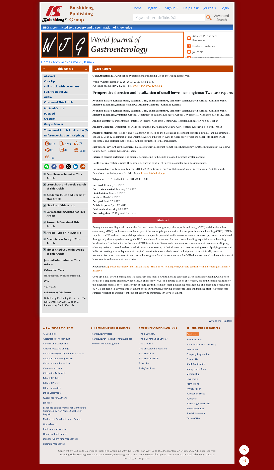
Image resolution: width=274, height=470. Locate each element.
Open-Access (49, 424)
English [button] (152, 8)
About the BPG (194, 339)
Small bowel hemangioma (165, 266)
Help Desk (191, 8)
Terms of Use (193, 418)
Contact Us (192, 359)
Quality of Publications (55, 433)
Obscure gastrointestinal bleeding (198, 266)
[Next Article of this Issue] (86, 69)
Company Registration (198, 354)
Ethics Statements (52, 392)
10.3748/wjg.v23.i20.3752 (147, 85)
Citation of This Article (58, 102)
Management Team (196, 369)
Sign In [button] (170, 8)
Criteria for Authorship (54, 373)
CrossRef (49, 119)
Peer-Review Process (101, 333)
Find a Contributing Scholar (153, 338)
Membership (193, 373)
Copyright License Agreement (58, 358)
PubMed (49, 113)
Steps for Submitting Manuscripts (60, 438)
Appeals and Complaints (55, 343)
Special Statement (196, 413)
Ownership (192, 378)
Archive (58, 62)
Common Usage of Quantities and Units (63, 353)
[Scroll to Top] (244, 450)
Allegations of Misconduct (56, 338)
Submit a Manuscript (54, 443)
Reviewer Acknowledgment (105, 343)
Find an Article (146, 353)
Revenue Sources (195, 408)
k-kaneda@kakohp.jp (153, 172)
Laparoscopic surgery (117, 266)
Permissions (193, 383)
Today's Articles (147, 368)
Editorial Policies (51, 378)
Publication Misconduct (55, 428)
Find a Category (147, 333)
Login (225, 8)
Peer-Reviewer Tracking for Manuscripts (111, 338)
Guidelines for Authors (55, 397)
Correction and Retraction (56, 363)
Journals (209, 8)
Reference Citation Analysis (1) (64, 135)
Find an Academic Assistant (153, 348)
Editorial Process (51, 382)
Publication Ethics (196, 393)
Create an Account (52, 368)
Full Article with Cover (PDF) (62, 86)
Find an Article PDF (148, 358)
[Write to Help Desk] (244, 461)
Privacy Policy (194, 388)
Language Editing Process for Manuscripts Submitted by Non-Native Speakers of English (64, 411)
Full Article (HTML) (56, 91)
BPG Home (192, 349)
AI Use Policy (49, 333)
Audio (48, 97)
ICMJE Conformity (196, 364)
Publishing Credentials (198, 403)
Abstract (49, 76)
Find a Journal (146, 343)
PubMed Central (54, 108)
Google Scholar (53, 124)
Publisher (191, 398)
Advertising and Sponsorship (201, 344)
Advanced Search (221, 18)
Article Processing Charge (56, 348)
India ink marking (139, 266)
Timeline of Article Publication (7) (66, 130)
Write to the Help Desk (220, 320)
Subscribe (144, 363)
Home (137, 8)
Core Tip (49, 81)
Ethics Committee (52, 387)
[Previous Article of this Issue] (44, 69)
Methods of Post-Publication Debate (62, 419)
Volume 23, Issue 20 (81, 62)
